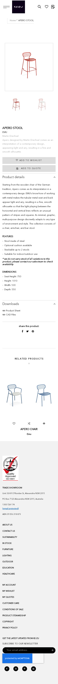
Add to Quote (31, 168)
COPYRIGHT (8, 622)
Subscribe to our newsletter (20, 644)
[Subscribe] (52, 650)
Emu (4, 132)
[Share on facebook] (23, 331)
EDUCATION (8, 568)
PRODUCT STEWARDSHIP (14, 616)
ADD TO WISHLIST (30, 160)
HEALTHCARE (8, 574)
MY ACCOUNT (9, 585)
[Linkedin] (33, 668)
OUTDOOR (7, 562)
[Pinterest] (24, 668)
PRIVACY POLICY (9, 628)
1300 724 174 (8, 505)
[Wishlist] (46, 7)
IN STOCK (6, 543)
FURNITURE (7, 549)
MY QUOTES (8, 597)
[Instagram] (15, 668)
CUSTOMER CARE (10, 603)
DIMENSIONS (9, 272)
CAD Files (10, 315)
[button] (14, 423)
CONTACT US (8, 531)
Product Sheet (12, 311)
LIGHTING (7, 556)
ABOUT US (7, 525)
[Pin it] (33, 331)
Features (7, 236)
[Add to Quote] (44, 423)
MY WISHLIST (8, 591)
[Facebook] (7, 668)
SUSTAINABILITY (9, 537)
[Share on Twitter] (27, 331)
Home (13, 20)
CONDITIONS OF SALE (12, 610)
